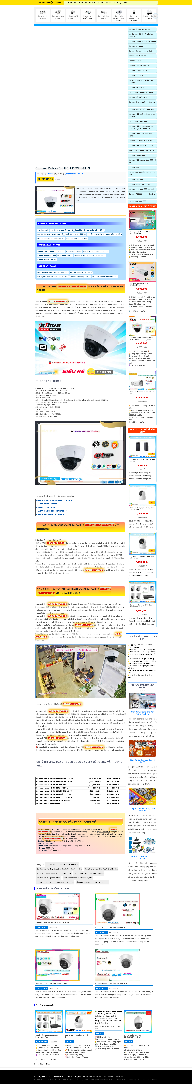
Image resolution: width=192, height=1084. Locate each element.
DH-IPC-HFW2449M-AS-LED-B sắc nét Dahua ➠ (141, 232)
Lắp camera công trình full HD (49, 878)
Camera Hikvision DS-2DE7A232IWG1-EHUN (133, 1036)
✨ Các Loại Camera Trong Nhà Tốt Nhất (141, 655)
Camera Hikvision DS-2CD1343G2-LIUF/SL (52, 984)
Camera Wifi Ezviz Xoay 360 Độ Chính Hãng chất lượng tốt (141, 127)
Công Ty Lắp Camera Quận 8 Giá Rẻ (142, 761)
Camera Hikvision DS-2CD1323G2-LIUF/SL (52, 923)
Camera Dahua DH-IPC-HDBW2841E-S (62, 168)
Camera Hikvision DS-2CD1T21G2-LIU (142, 393)
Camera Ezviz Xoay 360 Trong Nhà (142, 189)
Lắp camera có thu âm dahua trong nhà (141, 35)
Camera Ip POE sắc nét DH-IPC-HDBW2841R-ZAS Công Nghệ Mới (142, 338)
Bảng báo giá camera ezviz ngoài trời (89, 230)
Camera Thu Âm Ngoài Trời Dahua (142, 41)
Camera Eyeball (135, 61)
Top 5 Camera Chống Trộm (76, 238)
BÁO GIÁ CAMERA (71, 2)
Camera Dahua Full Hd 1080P (140, 65)
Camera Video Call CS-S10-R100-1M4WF (142, 460)
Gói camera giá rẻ (45, 1005)
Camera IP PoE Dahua (137, 56)
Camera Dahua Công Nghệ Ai (140, 51)
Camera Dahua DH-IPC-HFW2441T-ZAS (139, 284)
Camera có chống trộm (138, 97)
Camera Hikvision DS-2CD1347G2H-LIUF (111, 984)
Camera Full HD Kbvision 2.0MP (140, 140)
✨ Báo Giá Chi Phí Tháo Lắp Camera (142, 652)
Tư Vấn (125, 2)
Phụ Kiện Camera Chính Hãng (109, 2)
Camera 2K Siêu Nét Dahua (139, 29)
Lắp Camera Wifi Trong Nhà (139, 121)
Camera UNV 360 (135, 167)
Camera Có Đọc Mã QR (138, 70)
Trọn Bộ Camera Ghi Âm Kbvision (105, 277)
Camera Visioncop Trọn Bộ (80, 277)
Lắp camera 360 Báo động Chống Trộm (142, 173)
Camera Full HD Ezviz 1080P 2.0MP (96, 251)
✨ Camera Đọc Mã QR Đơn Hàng (141, 659)
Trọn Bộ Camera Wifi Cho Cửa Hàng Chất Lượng (55, 882)
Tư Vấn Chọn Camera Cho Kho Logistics (141, 81)
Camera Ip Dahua (136, 46)
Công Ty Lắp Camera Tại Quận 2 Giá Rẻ (142, 810)
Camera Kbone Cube (137, 155)
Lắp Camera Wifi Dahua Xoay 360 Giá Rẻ (89, 255)
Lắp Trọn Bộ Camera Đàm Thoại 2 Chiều (52, 277)
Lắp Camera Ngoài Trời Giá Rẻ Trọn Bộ (77, 878)
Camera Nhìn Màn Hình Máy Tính (141, 109)
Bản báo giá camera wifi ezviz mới (142, 150)
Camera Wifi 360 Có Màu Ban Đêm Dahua (142, 195)
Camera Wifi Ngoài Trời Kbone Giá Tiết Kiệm (142, 115)
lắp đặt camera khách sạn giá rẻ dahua (92, 882)
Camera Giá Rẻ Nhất (137, 87)
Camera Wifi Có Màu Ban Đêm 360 (51, 251)
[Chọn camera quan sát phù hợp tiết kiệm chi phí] (155, 16)
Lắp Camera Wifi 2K (64, 255)
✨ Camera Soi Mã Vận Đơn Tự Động (142, 661)
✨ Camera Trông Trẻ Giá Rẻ (139, 663)
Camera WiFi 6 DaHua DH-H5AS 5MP (107, 1028)
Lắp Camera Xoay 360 (137, 201)
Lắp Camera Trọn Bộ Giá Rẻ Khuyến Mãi (89, 873)
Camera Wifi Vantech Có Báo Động (140, 134)
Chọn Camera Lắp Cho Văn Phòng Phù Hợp (101, 869)
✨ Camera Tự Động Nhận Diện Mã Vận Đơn (141, 667)
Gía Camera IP (43, 230)
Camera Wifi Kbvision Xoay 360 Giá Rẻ (142, 161)
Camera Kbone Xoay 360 (47, 259)
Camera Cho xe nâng (137, 75)
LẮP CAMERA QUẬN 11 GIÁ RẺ (49, 2)
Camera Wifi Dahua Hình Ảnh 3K (141, 145)
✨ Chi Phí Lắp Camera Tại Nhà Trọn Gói (142, 671)
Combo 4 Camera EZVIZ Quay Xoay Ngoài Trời (141, 606)
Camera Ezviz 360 (136, 179)
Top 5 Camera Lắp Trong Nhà (61, 230)
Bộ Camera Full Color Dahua (81, 273)
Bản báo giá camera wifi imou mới (50, 238)
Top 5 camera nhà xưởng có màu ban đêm (105, 234)
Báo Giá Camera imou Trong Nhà (50, 234)
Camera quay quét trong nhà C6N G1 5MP (142, 509)
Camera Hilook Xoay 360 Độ (139, 184)
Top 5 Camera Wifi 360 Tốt (75, 234)
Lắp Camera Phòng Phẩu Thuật (141, 92)
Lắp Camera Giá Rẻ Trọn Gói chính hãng (53, 273)
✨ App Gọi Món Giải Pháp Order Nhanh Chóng (140, 646)
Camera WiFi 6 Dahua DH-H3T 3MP (77, 1036)
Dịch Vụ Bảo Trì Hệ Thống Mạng (142, 857)
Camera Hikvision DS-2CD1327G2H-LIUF (111, 928)
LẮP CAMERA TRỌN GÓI (87, 2)
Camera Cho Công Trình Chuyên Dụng (142, 103)
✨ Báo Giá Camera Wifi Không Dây (141, 649)
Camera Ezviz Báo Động (46, 255)
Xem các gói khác (43, 1064)
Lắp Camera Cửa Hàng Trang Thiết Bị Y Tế (62, 864)
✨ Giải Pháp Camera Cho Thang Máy (140, 676)
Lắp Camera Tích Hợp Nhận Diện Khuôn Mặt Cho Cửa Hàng (59, 869)
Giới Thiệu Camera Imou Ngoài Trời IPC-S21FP (54, 873)
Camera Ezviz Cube (73, 251)
